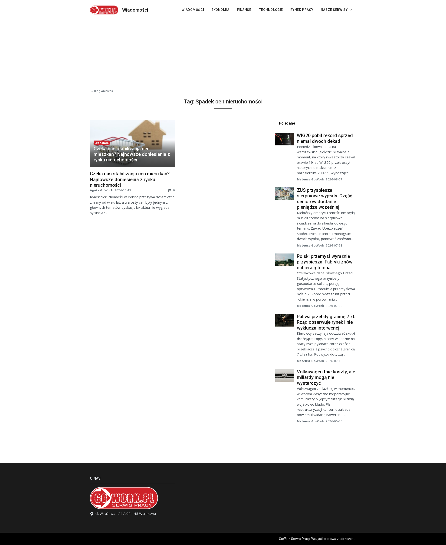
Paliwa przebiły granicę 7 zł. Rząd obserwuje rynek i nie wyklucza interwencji (326, 322)
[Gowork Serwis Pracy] (104, 9)
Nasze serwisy (334, 10)
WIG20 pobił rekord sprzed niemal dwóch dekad (325, 138)
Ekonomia (220, 10)
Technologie (271, 10)
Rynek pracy (301, 10)
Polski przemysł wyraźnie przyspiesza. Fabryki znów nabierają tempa (324, 261)
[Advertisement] (223, 52)
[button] (132, 154)
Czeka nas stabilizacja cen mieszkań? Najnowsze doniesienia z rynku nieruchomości (132, 154)
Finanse (244, 10)
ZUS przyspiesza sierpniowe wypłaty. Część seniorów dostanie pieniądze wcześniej (324, 198)
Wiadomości (135, 10)
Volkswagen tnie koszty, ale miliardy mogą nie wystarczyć (326, 377)
